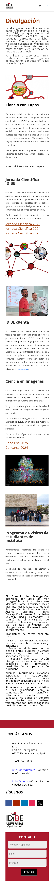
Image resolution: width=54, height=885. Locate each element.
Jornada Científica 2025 (22, 224)
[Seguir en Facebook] (8, 803)
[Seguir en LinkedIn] (24, 803)
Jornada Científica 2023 (22, 233)
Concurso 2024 (16, 447)
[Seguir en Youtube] (16, 803)
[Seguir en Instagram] (32, 803)
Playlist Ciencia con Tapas (24, 166)
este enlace (23, 369)
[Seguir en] (40, 803)
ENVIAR (29, 872)
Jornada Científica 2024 (22, 228)
